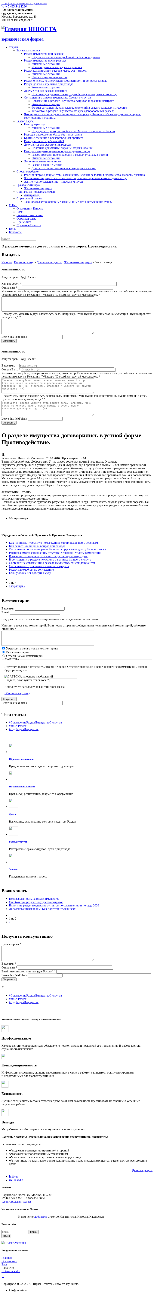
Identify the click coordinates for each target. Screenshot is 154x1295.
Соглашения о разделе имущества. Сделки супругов (57, 97)
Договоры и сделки (49, 262)
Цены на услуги (142, 1170)
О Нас (13, 205)
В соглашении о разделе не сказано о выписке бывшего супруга (50, 559)
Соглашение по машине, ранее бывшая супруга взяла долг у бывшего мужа (57, 549)
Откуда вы (9, 287)
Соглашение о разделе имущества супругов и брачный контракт (73, 100)
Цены (12, 228)
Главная (7, 1257)
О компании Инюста (30, 208)
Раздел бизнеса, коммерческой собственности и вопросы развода (65, 80)
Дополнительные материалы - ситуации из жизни (64, 168)
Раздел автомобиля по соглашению (31, 569)
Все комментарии (17, 652)
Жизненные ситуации (46, 63)
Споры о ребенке (27, 171)
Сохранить (9, 699)
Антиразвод (31, 195)
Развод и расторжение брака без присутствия (53, 134)
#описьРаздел (17, 725)
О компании (9, 1261)
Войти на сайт (11, 1271)
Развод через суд (34, 124)
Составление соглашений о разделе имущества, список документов (52, 562)
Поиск (33, 1232)
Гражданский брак (28, 185)
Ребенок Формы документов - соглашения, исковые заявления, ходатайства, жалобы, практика (85, 174)
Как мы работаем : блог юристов (29, 1170)
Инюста (7, 262)
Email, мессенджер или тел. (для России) (29, 971)
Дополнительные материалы (42, 161)
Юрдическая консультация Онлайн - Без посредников (66, 57)
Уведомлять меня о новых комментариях (32, 648)
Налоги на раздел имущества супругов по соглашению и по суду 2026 (54, 905)
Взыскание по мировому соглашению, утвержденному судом (48, 556)
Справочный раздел (29, 198)
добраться (40, 1216)
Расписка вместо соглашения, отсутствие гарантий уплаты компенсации (55, 552)
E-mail (6, 612)
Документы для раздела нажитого (45, 90)
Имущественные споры (22, 786)
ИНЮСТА (42, 29)
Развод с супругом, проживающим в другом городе (57, 151)
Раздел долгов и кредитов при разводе (48, 84)
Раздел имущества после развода (45, 60)
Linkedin (17, 1180)
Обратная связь (26, 218)
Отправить (9, 340)
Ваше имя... (10, 365)
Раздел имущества (28, 50)
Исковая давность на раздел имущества (57, 67)
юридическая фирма (23, 39)
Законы (13, 869)
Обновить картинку (17, 693)
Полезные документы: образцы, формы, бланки (62, 148)
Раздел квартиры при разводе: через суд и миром (55, 70)
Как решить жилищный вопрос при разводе (37, 546)
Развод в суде (25, 121)
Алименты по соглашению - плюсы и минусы (53, 181)
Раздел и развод (24, 262)
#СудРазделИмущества (23, 729)
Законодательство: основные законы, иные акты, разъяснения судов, (68, 201)
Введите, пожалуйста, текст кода (27, 680)
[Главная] (15, 29)
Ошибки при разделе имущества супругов (36, 902)
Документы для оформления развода (47, 144)
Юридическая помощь (21, 759)
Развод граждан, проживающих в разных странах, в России (70, 154)
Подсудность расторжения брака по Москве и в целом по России (73, 131)
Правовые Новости (29, 225)
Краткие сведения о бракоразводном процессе (53, 137)
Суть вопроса (11, 944)
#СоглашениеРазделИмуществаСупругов (35, 722)
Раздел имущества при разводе (43, 53)
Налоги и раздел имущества (49, 77)
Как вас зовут (11, 283)
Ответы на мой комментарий (24, 655)
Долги (12, 814)
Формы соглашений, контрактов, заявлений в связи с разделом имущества (79, 107)
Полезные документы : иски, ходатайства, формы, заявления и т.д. (74, 94)
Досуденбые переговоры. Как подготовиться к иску (42, 908)
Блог (20, 211)
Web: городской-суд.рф (16, 1201)
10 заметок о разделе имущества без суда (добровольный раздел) (73, 111)
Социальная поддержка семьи (36, 191)
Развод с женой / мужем (47, 164)
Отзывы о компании (30, 215)
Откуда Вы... (11, 369)
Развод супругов (18, 841)
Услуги (13, 47)
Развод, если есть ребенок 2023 (44, 141)
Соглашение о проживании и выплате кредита (39, 566)
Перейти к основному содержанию (24, 3)
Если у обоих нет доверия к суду (30, 573)
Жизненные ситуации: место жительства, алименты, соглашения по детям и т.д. (75, 178)
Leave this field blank (15, 336)
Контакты (15, 232)
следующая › (17, 586)
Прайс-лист (24, 222)
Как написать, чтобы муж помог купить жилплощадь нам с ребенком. (54, 542)
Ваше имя (8, 608)
